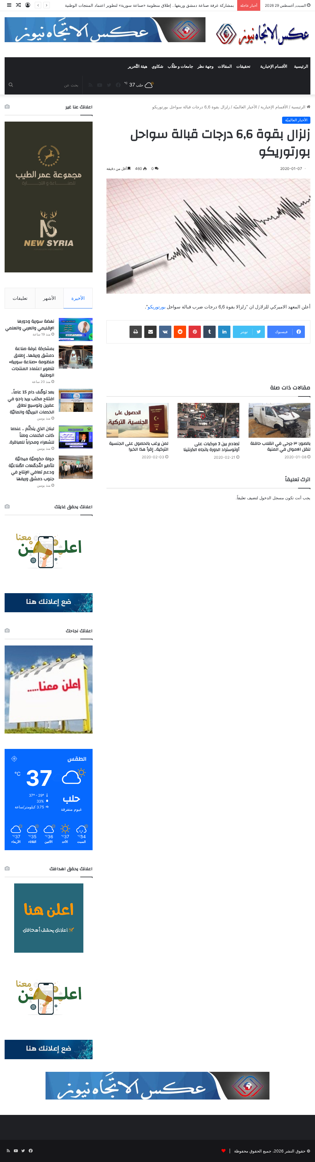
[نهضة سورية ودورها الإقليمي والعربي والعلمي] (76, 329)
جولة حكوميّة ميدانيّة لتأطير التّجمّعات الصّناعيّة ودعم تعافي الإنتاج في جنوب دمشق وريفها (31, 469)
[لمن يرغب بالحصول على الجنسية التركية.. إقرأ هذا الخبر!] (137, 420)
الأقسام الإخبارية (273, 66)
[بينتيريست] (195, 332)
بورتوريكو (156, 307)
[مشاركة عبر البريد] (150, 332)
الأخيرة (78, 298)
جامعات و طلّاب (180, 66)
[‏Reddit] (180, 332)
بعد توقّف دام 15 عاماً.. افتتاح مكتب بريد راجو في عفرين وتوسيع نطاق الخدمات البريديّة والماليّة (31, 402)
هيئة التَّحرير (137, 66)
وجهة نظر (205, 66)
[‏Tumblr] (209, 332)
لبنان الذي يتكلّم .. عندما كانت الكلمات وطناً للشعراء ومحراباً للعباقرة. (31, 435)
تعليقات (20, 298)
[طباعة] (136, 332)
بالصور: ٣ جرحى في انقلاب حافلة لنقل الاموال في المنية (280, 446)
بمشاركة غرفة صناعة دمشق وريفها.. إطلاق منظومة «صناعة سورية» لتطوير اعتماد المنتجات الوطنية (31, 362)
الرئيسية (301, 66)
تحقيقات (243, 66)
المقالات (225, 66)
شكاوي (157, 66)
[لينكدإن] (224, 332)
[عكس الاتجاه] (262, 34)
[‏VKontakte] (165, 332)
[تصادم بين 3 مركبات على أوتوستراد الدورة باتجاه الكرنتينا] (208, 420)
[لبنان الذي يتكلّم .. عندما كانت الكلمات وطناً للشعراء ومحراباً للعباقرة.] (76, 436)
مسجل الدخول (271, 497)
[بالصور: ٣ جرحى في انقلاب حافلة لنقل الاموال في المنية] (279, 420)
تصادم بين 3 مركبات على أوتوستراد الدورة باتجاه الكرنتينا (211, 447)
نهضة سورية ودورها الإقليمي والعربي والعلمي (29, 324)
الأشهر (49, 298)
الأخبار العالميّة (245, 106)
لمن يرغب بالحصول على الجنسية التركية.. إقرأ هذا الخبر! (138, 446)
